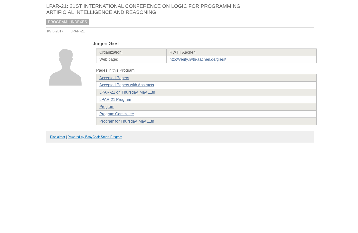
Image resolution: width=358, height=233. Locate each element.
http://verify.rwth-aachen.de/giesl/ (198, 59)
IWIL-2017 (55, 31)
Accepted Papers (114, 78)
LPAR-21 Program (115, 99)
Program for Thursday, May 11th (126, 121)
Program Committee (116, 114)
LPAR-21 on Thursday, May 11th (127, 92)
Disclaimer (57, 137)
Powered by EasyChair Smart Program (95, 137)
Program (106, 107)
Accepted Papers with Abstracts (126, 85)
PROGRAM (57, 22)
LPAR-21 (77, 31)
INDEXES (79, 22)
